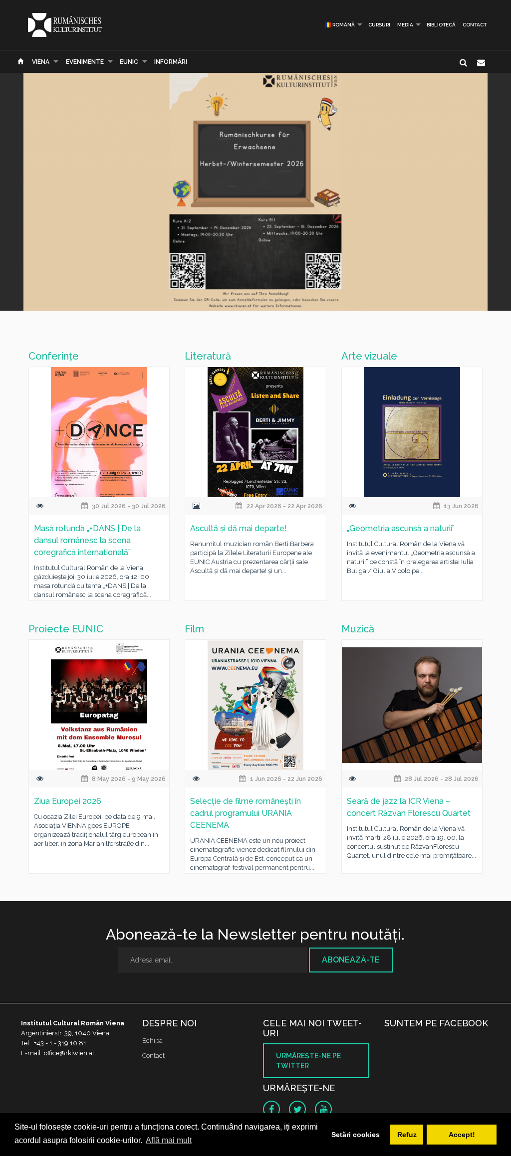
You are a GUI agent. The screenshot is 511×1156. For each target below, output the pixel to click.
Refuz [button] (407, 1135)
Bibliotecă (441, 24)
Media (405, 24)
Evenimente (85, 61)
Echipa (152, 1040)
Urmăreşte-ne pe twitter (308, 1061)
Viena (40, 61)
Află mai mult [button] (169, 1140)
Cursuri (379, 24)
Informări (170, 61)
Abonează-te (351, 959)
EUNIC (129, 61)
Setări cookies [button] (355, 1135)
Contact (475, 24)
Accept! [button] (462, 1135)
